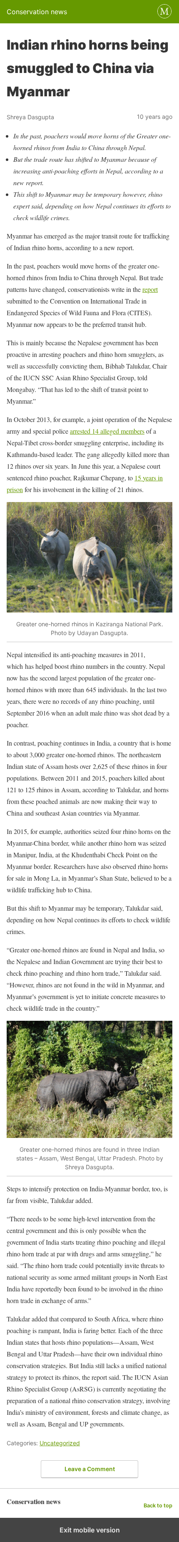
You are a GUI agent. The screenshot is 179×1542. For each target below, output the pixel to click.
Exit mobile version (90, 1530)
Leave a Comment (90, 1468)
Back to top (158, 1505)
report (150, 289)
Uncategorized (60, 1443)
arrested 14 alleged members (107, 431)
